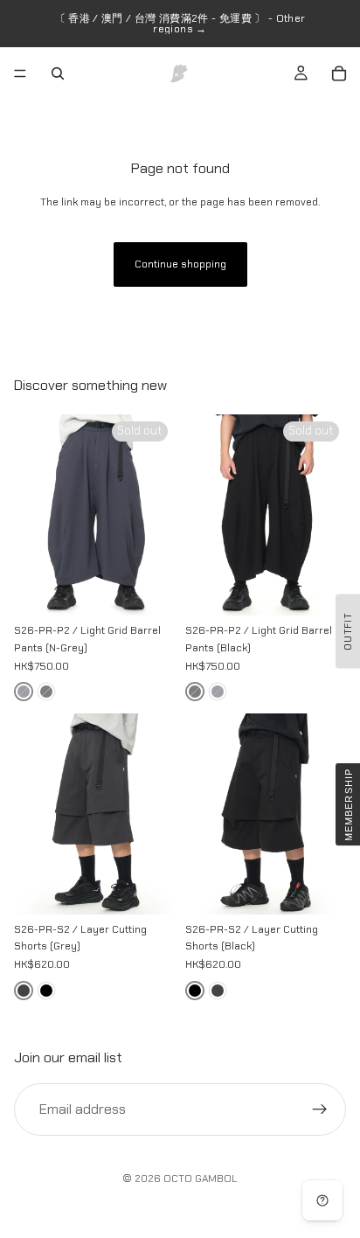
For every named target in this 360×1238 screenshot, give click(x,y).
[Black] (46, 990)
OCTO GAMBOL (200, 1179)
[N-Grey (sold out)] (23, 691)
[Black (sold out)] (46, 691)
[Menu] (20, 73)
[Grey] (23, 990)
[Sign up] (319, 1108)
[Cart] (339, 73)
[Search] (57, 73)
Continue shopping (180, 264)
